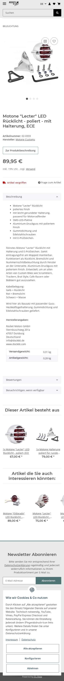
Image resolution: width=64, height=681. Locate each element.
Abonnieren (48, 580)
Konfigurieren (33, 658)
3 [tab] (34, 99)
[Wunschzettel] (54, 4)
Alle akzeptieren (32, 648)
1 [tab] (27, 99)
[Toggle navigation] (4, 2)
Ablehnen (32, 668)
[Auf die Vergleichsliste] (45, 41)
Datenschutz (29, 639)
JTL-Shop (38, 676)
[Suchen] (57, 12)
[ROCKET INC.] (14, 4)
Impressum (12, 639)
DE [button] (41, 3)
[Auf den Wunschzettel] (54, 41)
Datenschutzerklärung (17, 565)
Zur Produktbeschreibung (20, 150)
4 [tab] (37, 99)
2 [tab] (30, 99)
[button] (49, 4)
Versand (30, 169)
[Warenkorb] (58, 4)
